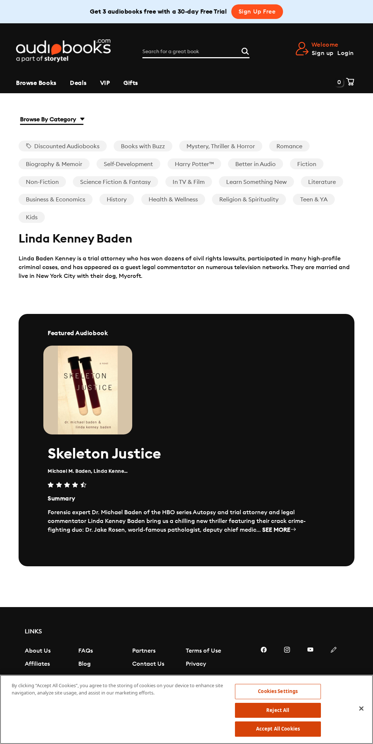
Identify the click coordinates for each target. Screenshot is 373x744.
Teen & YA (313, 199)
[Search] (245, 50)
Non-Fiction (42, 182)
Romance (289, 146)
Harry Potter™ (194, 164)
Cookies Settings (278, 691)
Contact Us (148, 664)
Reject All (277, 710)
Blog (84, 664)
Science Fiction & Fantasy (115, 182)
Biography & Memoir (54, 164)
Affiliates (37, 664)
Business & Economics (55, 199)
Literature (322, 182)
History (117, 199)
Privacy (196, 664)
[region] (186, 709)
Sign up (323, 53)
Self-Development (128, 164)
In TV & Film (189, 182)
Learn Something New (256, 182)
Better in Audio (255, 164)
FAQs (85, 651)
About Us (38, 651)
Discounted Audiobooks (66, 146)
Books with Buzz (143, 146)
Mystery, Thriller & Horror (220, 146)
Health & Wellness (173, 199)
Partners (144, 651)
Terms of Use (203, 651)
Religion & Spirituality (249, 199)
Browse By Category (49, 119)
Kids (32, 217)
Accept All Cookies (278, 728)
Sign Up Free (257, 12)
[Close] (361, 709)
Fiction (306, 164)
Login (345, 53)
